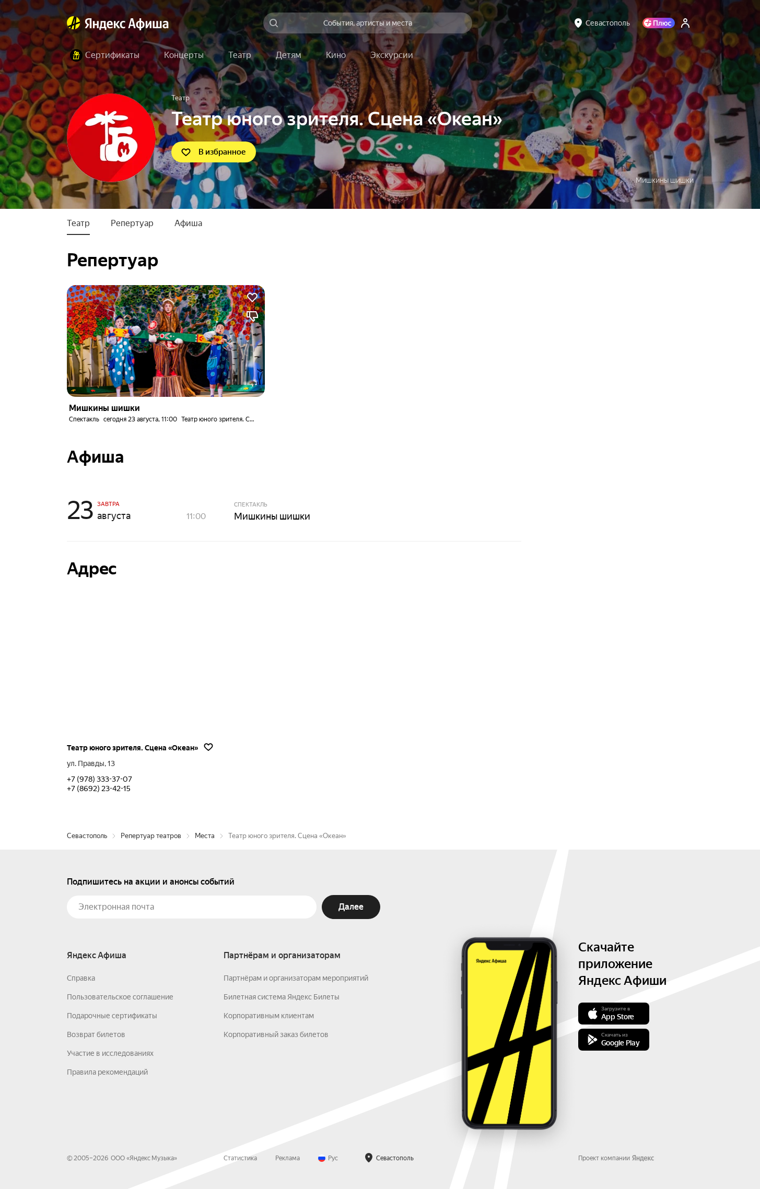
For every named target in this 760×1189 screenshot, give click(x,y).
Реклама (287, 1158)
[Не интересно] (252, 316)
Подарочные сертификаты (112, 1015)
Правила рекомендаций (107, 1072)
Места (205, 836)
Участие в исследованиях (110, 1053)
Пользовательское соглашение (120, 997)
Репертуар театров (151, 836)
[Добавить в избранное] (252, 297)
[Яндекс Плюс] (658, 23)
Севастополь (87, 836)
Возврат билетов (96, 1034)
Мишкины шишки (665, 180)
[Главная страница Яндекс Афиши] (73, 23)
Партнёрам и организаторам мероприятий (296, 978)
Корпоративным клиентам (269, 1015)
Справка (81, 978)
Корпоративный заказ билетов (276, 1034)
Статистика (240, 1158)
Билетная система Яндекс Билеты (282, 997)
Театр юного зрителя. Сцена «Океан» (235, 419)
